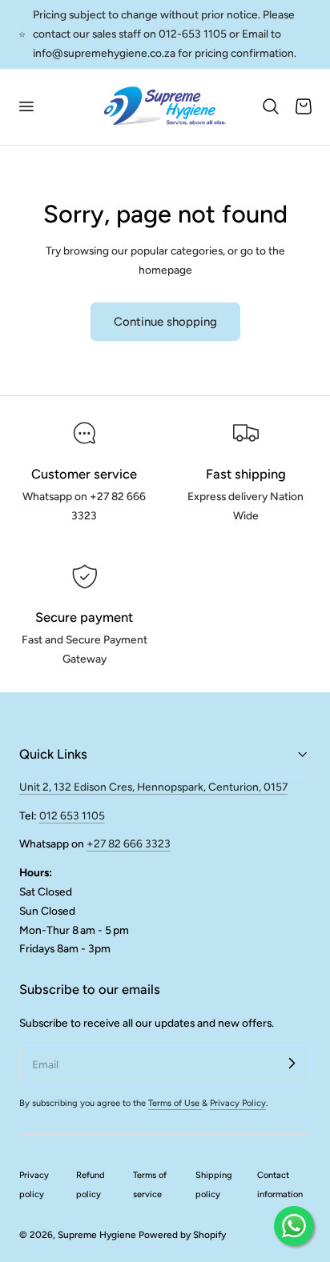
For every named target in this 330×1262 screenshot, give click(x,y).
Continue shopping (165, 321)
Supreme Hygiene (97, 1234)
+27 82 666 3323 (129, 843)
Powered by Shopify (182, 1234)
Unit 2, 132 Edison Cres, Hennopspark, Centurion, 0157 (153, 786)
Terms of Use (175, 1103)
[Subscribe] (291, 1063)
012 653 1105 (72, 815)
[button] (25, 106)
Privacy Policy (238, 1103)
